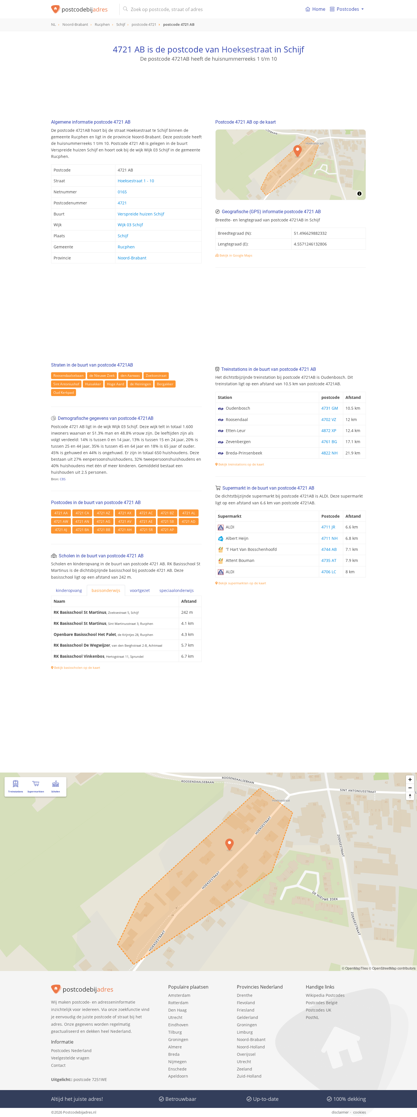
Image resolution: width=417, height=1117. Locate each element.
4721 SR (146, 529)
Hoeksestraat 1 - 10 (136, 180)
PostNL (312, 1017)
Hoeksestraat (247, 49)
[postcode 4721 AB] (83, 9)
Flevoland (246, 1002)
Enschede (177, 1069)
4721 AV (124, 521)
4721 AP (167, 529)
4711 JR (328, 527)
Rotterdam (178, 1002)
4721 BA (82, 529)
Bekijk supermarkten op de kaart (242, 583)
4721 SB (167, 521)
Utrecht (175, 1017)
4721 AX (124, 513)
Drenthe (244, 995)
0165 (122, 191)
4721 (122, 203)
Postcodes (348, 9)
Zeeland (244, 1069)
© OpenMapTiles (355, 968)
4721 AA (61, 513)
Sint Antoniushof (66, 384)
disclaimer (340, 1112)
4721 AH (125, 529)
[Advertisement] (208, 88)
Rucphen (126, 246)
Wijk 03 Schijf (130, 224)
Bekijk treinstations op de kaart (241, 464)
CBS (63, 479)
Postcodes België (322, 1002)
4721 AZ (103, 513)
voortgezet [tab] (140, 590)
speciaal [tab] (176, 590)
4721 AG (103, 521)
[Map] (291, 165)
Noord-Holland (251, 1047)
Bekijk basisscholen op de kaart (76, 667)
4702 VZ (328, 419)
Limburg (245, 1032)
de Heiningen (140, 384)
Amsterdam (179, 995)
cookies (359, 1112)
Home (318, 9)
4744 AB (329, 549)
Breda (174, 1054)
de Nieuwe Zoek (102, 375)
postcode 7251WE (90, 1079)
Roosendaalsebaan (68, 375)
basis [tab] (106, 590)
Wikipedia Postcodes (325, 995)
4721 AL (188, 513)
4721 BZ (167, 513)
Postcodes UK (318, 1010)
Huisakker (93, 384)
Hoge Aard (115, 384)
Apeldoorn (178, 1076)
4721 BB (103, 529)
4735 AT (328, 560)
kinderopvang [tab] (69, 590)
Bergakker (165, 384)
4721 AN (82, 521)
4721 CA (82, 513)
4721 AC (146, 513)
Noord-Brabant (132, 258)
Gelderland (247, 1017)
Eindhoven (178, 1024)
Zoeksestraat (156, 375)
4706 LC (328, 571)
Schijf (123, 235)
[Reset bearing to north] (410, 796)
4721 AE (146, 521)
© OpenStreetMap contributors (392, 968)
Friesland (245, 1010)
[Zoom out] (410, 788)
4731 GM (329, 408)
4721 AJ (61, 529)
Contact (58, 1065)
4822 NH (329, 453)
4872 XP (328, 430)
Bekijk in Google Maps (235, 255)
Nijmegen (177, 1061)
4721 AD (188, 521)
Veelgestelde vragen (70, 1058)
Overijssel (246, 1054)
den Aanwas (130, 375)
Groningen (178, 1039)
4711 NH (329, 538)
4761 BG (329, 441)
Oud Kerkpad (63, 392)
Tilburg (175, 1032)
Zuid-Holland (249, 1076)
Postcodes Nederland (71, 1050)
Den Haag (177, 1010)
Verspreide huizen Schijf (141, 214)
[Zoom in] (410, 779)
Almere (175, 1047)
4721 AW (61, 521)
